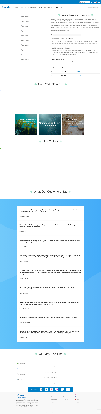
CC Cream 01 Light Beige (50, 372)
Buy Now (79, 71)
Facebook (79, 396)
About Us (53, 394)
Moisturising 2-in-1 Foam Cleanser (50, 366)
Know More (27, 127)
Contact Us (65, 399)
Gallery (52, 402)
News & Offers (54, 399)
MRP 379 (63, 71)
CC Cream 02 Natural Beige (50, 377)
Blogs (64, 396)
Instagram (79, 394)
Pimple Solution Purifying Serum (50, 383)
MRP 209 (63, 75)
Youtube (78, 399)
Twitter (78, 402)
